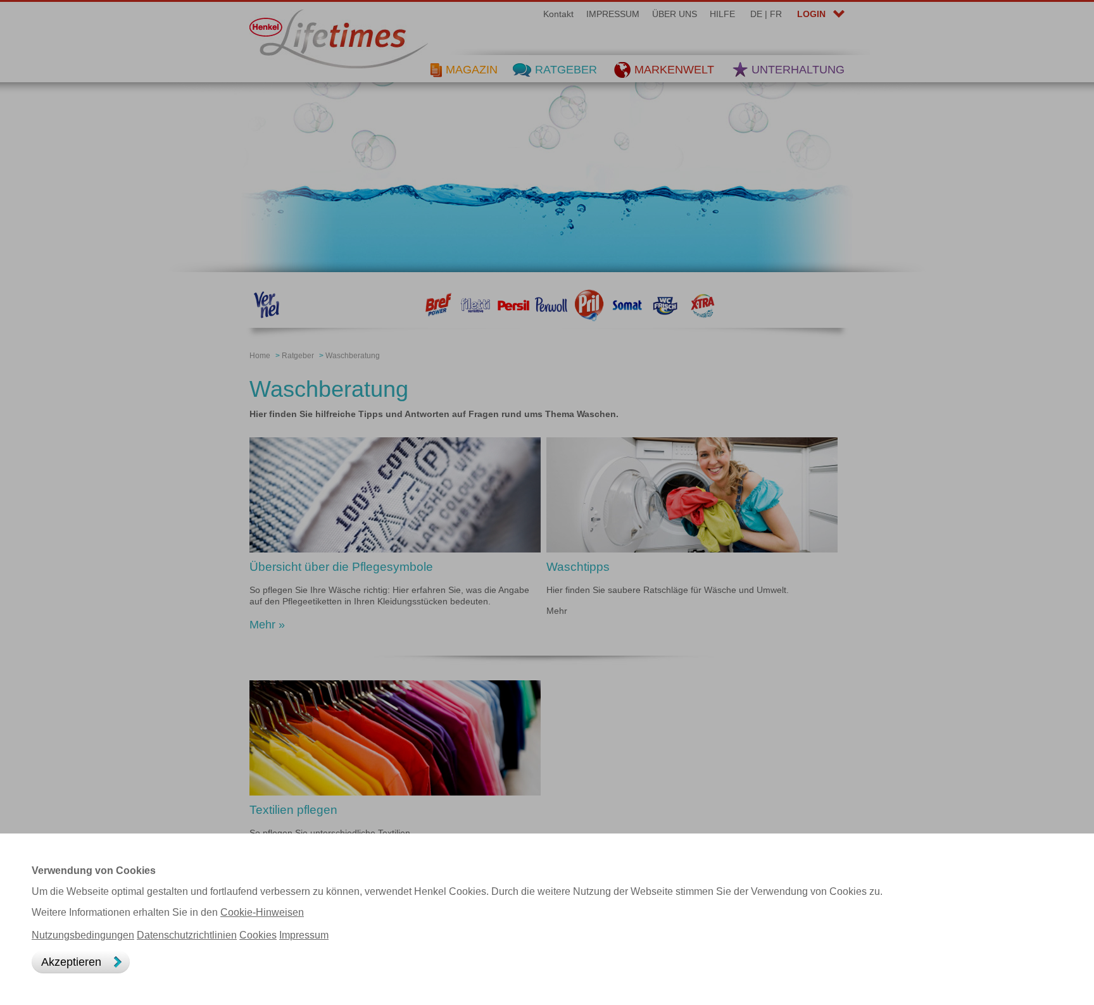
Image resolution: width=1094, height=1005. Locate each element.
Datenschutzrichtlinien (187, 935)
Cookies (258, 935)
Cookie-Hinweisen (262, 912)
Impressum (304, 935)
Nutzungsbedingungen (83, 935)
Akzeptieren (71, 962)
